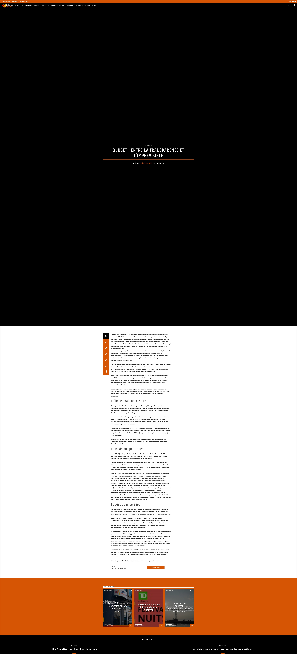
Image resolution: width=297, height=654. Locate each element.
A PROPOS (37, 5)
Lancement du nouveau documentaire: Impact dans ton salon (179, 647)
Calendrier (46, 5)
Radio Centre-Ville (146, 181)
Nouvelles (15, 1)
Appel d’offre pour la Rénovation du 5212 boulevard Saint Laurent (118, 647)
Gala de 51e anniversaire (84, 5)
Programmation (6, 1)
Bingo (95, 5)
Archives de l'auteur (155, 607)
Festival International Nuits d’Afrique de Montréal (149, 647)
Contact (63, 5)
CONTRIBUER (71, 5)
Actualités (148, 163)
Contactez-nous (24, 1)
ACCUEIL (18, 5)
